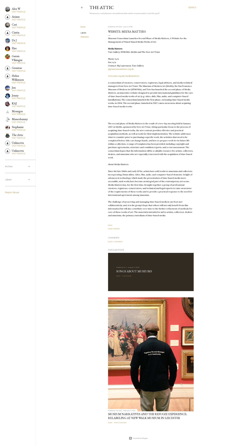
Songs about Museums (134, 271)
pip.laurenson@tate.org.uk (121, 69)
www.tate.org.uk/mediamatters (123, 76)
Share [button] (82, 27)
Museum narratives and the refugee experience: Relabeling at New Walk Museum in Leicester (147, 416)
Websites (84, 37)
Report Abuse (12, 192)
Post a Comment (115, 242)
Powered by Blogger (140, 438)
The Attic (101, 7)
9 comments (126, 276)
